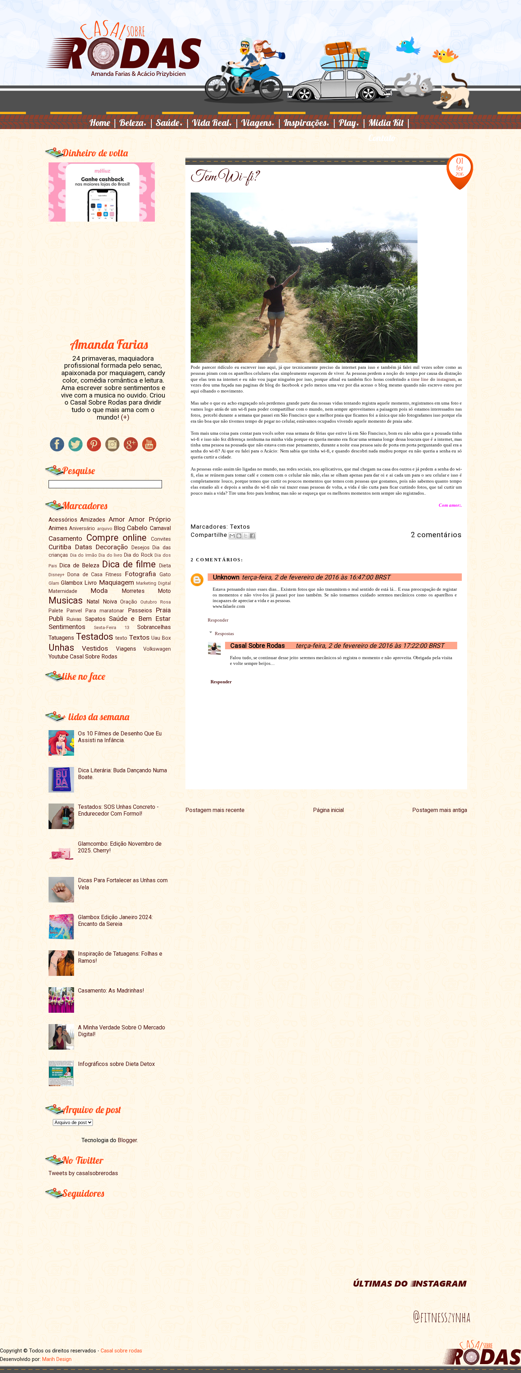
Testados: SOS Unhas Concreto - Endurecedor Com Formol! (118, 810)
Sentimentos (67, 627)
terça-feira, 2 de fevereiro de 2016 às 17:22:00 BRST (370, 645)
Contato (382, 137)
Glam (54, 583)
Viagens (261, 122)
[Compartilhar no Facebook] (252, 535)
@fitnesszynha (441, 1317)
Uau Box (161, 638)
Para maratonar (104, 611)
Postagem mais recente (215, 810)
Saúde (173, 122)
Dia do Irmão (83, 555)
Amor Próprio (149, 519)
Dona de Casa (85, 575)
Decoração (111, 547)
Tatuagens (61, 637)
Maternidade (63, 591)
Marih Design (57, 1359)
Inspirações (310, 122)
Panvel (74, 611)
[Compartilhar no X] (245, 535)
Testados (94, 636)
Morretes (133, 591)
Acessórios (63, 519)
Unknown (226, 577)
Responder (218, 620)
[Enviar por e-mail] (232, 535)
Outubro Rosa (155, 602)
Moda (99, 591)
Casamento (65, 538)
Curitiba (60, 547)
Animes (58, 528)
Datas (83, 547)
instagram (446, 379)
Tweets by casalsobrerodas (83, 1173)
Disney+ (57, 574)
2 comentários (436, 534)
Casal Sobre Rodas (257, 645)
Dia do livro (110, 555)
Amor (116, 519)
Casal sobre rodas (121, 1350)
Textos (240, 526)
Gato (165, 575)
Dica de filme (129, 564)
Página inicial (328, 810)
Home (103, 122)
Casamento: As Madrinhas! (111, 990)
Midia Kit (389, 122)
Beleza (136, 122)
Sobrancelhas (154, 627)
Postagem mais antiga (439, 810)
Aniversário (82, 529)
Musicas (66, 600)
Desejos (140, 548)
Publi (56, 619)
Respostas (224, 633)
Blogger (127, 1140)
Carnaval (160, 528)
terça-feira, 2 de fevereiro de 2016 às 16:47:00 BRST (316, 577)
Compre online (116, 537)
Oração (128, 602)
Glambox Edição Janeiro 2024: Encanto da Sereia (115, 920)
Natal (92, 601)
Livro (90, 582)
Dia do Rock (138, 555)
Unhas (61, 647)
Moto (164, 591)
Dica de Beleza (79, 565)
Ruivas (74, 619)
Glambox (72, 582)
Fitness (114, 575)
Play (352, 122)
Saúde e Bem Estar (140, 619)
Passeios (140, 610)
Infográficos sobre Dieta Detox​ (116, 1064)
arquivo (104, 528)
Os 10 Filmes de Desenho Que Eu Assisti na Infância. (120, 737)
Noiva (110, 601)
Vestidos (95, 648)
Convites (161, 539)
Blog (119, 528)
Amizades (92, 519)
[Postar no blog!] (238, 535)
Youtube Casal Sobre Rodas (83, 656)
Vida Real (215, 122)
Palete (56, 611)
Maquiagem (116, 582)
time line (419, 379)
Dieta (165, 566)
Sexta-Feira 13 (111, 627)
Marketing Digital (153, 583)
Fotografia (140, 574)
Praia (163, 610)
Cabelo (137, 528)
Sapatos (95, 619)
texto (121, 638)
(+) (125, 417)
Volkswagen (157, 649)
